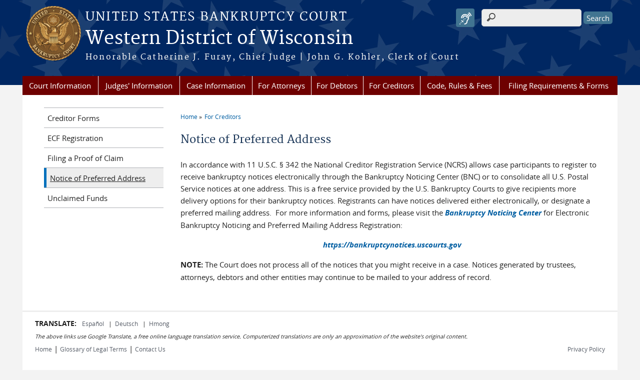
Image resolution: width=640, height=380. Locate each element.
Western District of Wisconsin (220, 38)
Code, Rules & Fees (459, 85)
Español (94, 324)
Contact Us (150, 349)
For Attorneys (281, 85)
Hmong (159, 324)
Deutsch (127, 324)
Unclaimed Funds (78, 198)
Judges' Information (139, 85)
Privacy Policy (586, 349)
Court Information (60, 85)
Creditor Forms (74, 118)
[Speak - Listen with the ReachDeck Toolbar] (465, 17)
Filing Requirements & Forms (558, 85)
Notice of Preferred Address (98, 178)
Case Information (216, 85)
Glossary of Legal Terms (93, 349)
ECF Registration (75, 138)
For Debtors (337, 85)
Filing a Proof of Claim (86, 158)
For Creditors (391, 85)
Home (189, 116)
